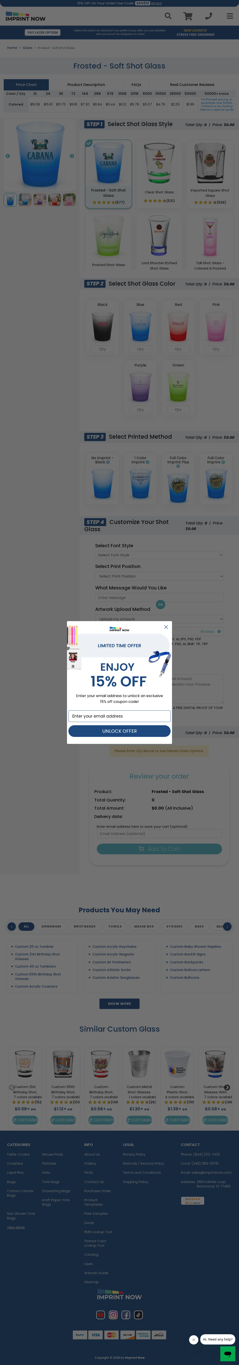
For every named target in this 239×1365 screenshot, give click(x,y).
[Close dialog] (166, 627)
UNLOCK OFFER (119, 731)
